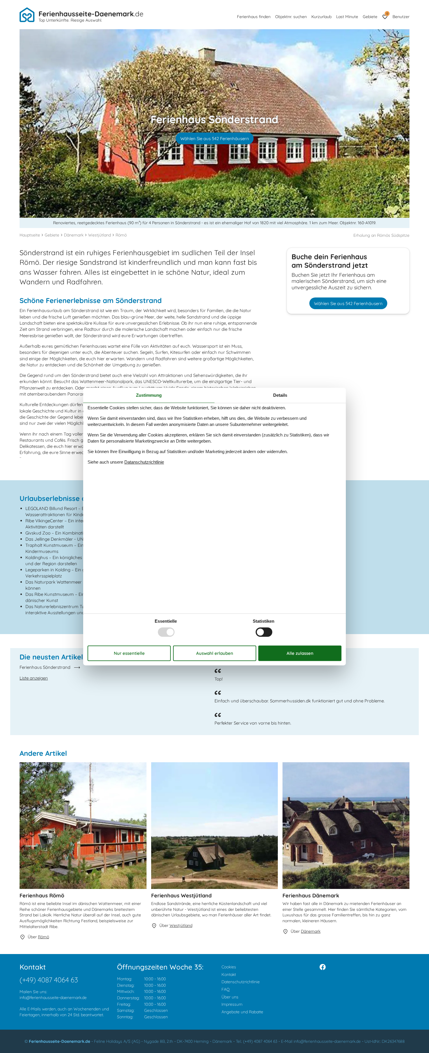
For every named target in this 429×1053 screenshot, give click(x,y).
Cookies (229, 967)
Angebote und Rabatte (242, 1011)
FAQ (226, 989)
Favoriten (387, 13)
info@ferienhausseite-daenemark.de (53, 997)
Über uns (230, 997)
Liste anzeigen (34, 678)
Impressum (232, 1004)
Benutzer (401, 16)
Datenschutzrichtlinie (241, 981)
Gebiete (370, 16)
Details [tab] (280, 395)
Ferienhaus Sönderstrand (45, 667)
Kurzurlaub (321, 16)
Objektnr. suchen (291, 16)
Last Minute (347, 16)
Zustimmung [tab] (149, 395)
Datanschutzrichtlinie (144, 462)
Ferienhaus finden (254, 16)
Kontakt (229, 974)
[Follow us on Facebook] (322, 967)
